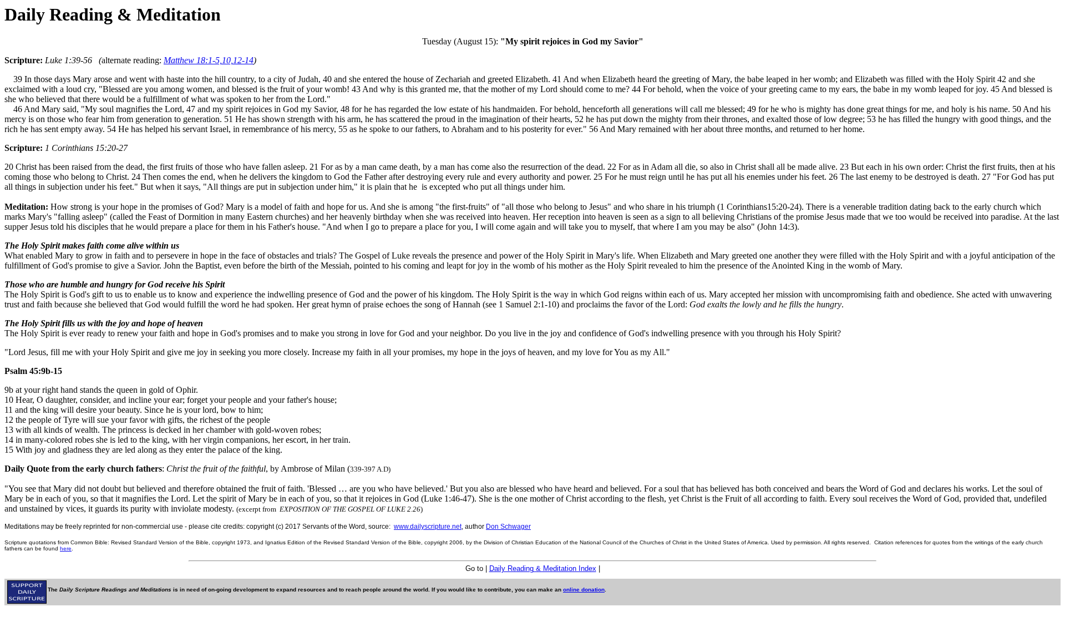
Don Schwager (508, 526)
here (66, 548)
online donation (584, 589)
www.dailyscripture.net (428, 526)
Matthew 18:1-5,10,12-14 (208, 60)
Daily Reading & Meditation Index (542, 568)
